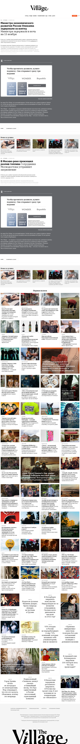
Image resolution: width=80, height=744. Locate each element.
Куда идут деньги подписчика (45, 98)
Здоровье (43, 307)
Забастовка (24, 443)
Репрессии (4, 525)
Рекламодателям (15, 710)
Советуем (43, 389)
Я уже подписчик (7, 60)
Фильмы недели (25, 389)
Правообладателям (34, 708)
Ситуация (5, 20)
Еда (46, 15)
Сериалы (3, 334)
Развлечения (41, 15)
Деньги (3, 553)
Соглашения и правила (54, 708)
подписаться (37, 85)
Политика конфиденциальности (19, 708)
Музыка (3, 416)
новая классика (5, 361)
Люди (30, 15)
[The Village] (40, 8)
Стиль (50, 15)
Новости (30, 599)
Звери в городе (44, 416)
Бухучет (23, 334)
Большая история (46, 359)
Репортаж (3, 307)
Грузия (23, 498)
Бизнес (35, 15)
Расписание (24, 525)
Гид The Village (25, 307)
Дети (53, 15)
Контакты (44, 708)
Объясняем (64, 307)
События (43, 662)
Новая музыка (44, 443)
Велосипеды (44, 498)
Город (26, 15)
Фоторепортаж (25, 471)
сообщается (33, 41)
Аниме (63, 416)
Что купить (44, 334)
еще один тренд (65, 525)
